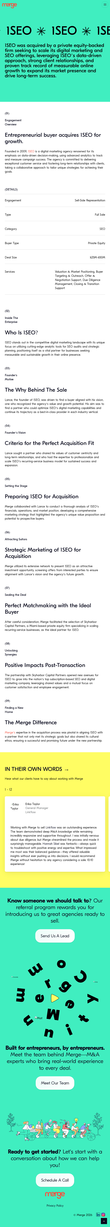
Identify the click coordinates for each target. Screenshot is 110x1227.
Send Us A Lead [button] (55, 935)
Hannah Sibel (51, 843)
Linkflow (51, 827)
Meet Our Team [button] (55, 1083)
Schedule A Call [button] (55, 1180)
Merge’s (10, 732)
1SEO (31, 151)
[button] (105, 4)
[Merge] (9, 5)
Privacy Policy (55, 1205)
